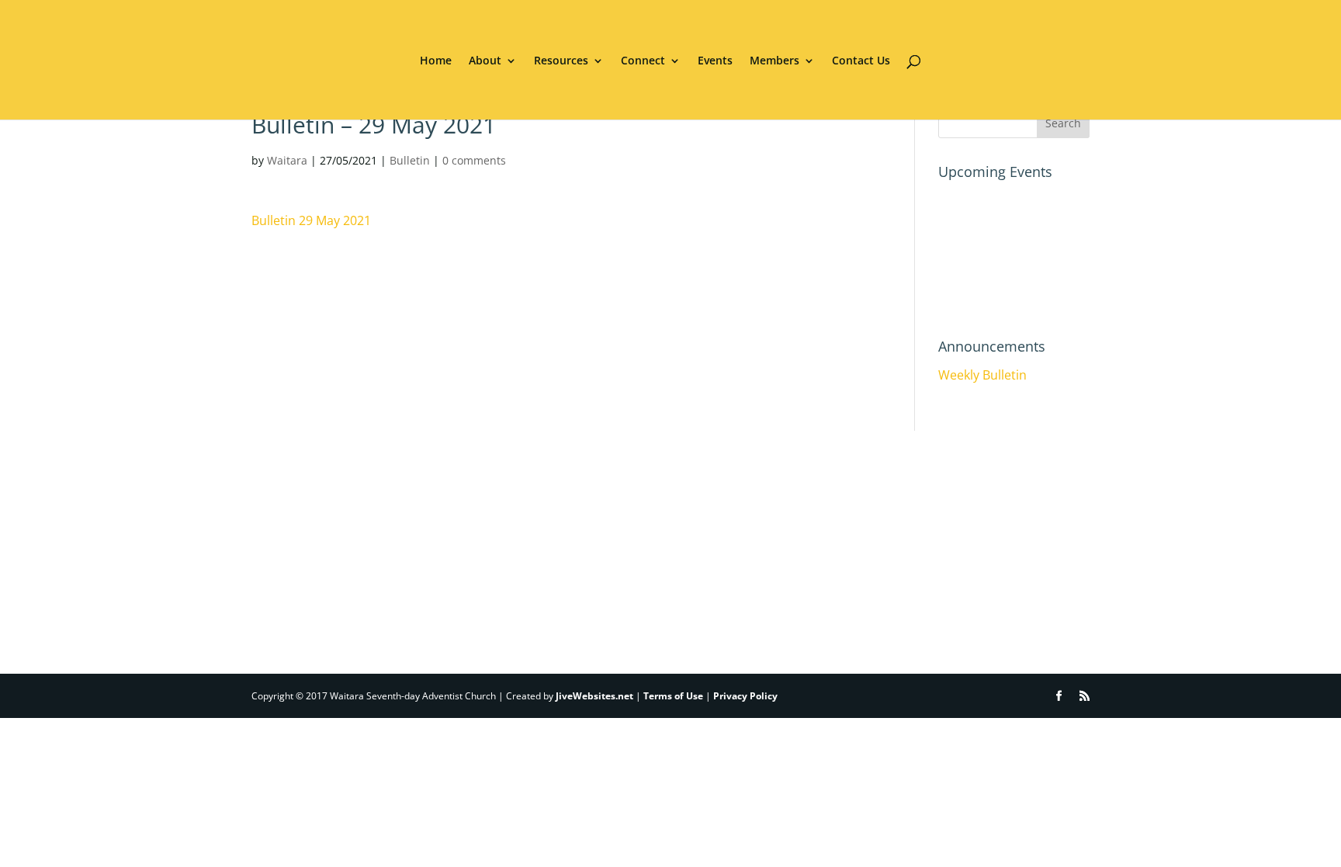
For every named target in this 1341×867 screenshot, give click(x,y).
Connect (643, 61)
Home (436, 61)
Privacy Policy (745, 695)
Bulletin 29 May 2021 (311, 220)
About (485, 61)
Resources (561, 61)
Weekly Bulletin (982, 374)
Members (774, 61)
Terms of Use (673, 695)
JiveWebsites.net (594, 695)
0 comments (474, 160)
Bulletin (410, 160)
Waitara (287, 160)
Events (715, 61)
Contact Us (861, 61)
